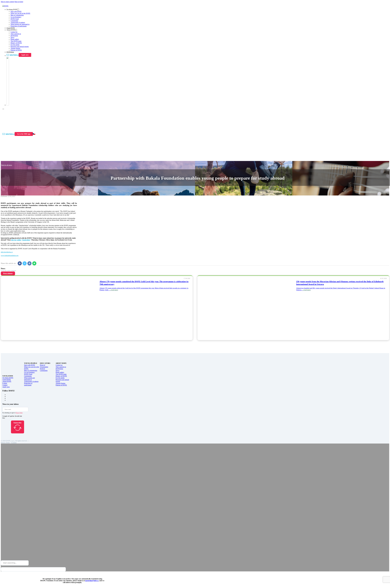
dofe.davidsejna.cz (7, 252)
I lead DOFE (10, 28)
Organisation (44, 367)
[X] (25, 263)
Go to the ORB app (23, 134)
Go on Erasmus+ (16, 17)
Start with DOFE (16, 11)
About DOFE (6, 381)
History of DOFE (16, 43)
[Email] (39, 263)
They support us (16, 34)
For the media (15, 45)
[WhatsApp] (34, 263)
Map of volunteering (17, 15)
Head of (42, 365)
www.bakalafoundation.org (9, 255)
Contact (4, 385)
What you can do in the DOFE (20, 13)
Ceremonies (14, 21)
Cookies (14, 442)
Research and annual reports (20, 46)
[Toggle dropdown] (18, 10)
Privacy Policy (19, 412)
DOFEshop (14, 35)
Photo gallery (15, 39)
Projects (42, 369)
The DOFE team (16, 41)
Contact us (14, 32)
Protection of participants (19, 26)
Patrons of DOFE (16, 50)
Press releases (8, 273)
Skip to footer (18, 2)
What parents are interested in (20, 24)
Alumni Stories (15, 48)
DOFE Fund (15, 19)
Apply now (25, 55)
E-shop (4, 383)
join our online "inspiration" (21, 240)
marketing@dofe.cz (92, 580)
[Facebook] (20, 263)
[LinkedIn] (29, 263)
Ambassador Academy (18, 22)
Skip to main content (7, 2)
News (12, 37)
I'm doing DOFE (7, 378)
